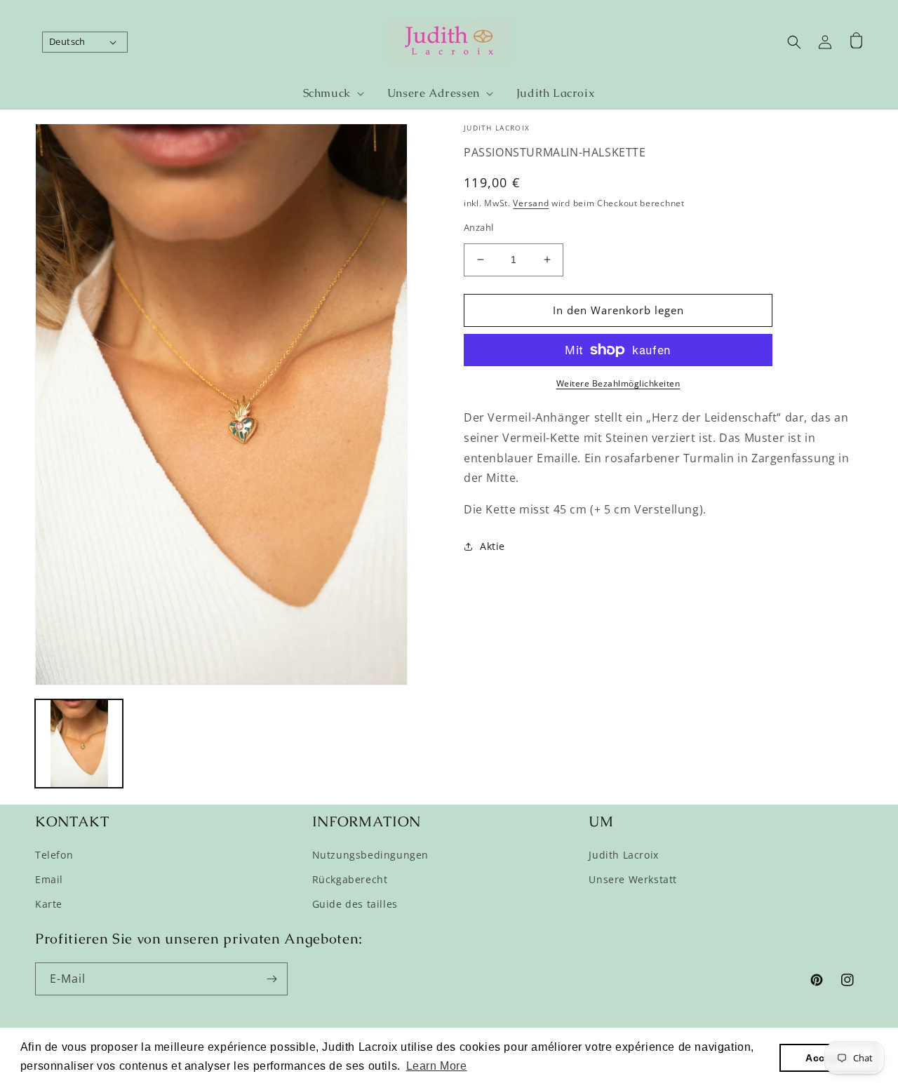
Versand (531, 203)
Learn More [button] (436, 1066)
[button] (328, 93)
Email (49, 879)
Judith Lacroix (623, 854)
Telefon (54, 854)
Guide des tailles (355, 904)
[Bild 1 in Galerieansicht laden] (79, 743)
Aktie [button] (492, 546)
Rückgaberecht (350, 879)
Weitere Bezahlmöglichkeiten (618, 383)
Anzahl (478, 227)
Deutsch (67, 41)
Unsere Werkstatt (633, 879)
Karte (48, 904)
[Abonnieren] (271, 978)
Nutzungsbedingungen (370, 854)
